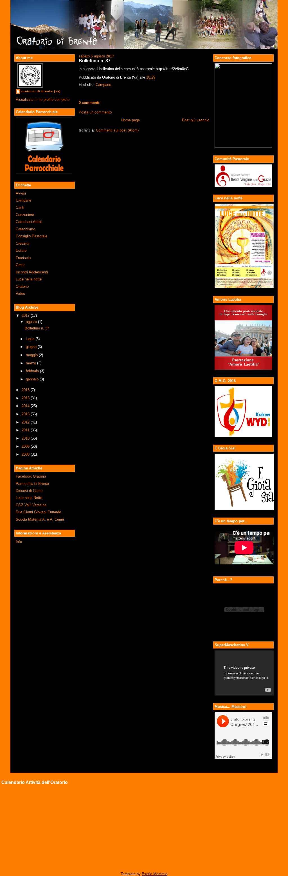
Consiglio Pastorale (31, 236)
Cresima (22, 243)
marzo (31, 363)
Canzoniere (25, 215)
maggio (32, 355)
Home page (130, 120)
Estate (21, 250)
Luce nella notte (29, 279)
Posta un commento (95, 112)
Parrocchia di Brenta (32, 484)
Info (19, 542)
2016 (26, 390)
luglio (30, 339)
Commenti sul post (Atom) (117, 130)
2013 (26, 414)
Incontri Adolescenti (32, 272)
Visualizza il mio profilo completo (42, 99)
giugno (32, 347)
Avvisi (21, 193)
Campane (23, 200)
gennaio (33, 379)
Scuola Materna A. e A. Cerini (40, 519)
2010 (26, 438)
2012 (26, 422)
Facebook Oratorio (31, 476)
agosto (32, 322)
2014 (26, 406)
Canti (20, 207)
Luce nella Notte (29, 498)
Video (20, 293)
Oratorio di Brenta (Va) (41, 91)
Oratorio (22, 286)
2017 (26, 315)
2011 (26, 430)
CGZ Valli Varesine (31, 505)
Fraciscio (23, 258)
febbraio (33, 371)
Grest (20, 265)
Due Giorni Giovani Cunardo (38, 512)
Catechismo (25, 229)
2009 (26, 446)
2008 (26, 454)
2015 (26, 398)
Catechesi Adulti (29, 222)
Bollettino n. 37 (37, 328)
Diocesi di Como (29, 491)
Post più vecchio (195, 120)
